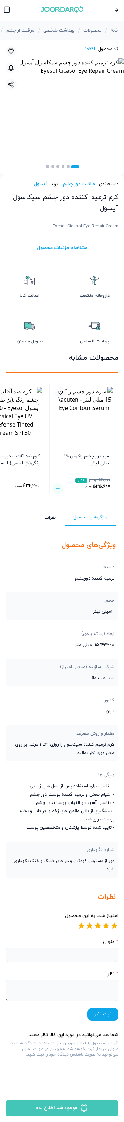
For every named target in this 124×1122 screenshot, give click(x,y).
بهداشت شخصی (58, 30)
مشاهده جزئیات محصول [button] (62, 247)
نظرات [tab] (50, 517)
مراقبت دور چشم (79, 184)
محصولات (92, 30)
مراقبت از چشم (20, 30)
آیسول (40, 184)
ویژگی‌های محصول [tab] (90, 517)
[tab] (75, 166)
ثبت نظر (103, 1014)
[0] (6, 10)
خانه (114, 30)
